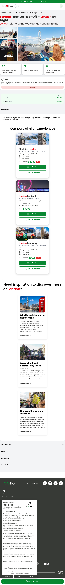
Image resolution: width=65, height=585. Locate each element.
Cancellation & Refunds (10, 497)
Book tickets (34, 167)
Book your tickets (33, 581)
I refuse (7, 576)
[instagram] (50, 483)
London (18, 6)
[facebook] (45, 483)
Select (19, 576)
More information (32, 173)
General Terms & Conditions (43, 572)
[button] (4, 582)
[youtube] (55, 483)
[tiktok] (61, 483)
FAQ (3, 494)
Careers (53, 572)
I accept (31, 576)
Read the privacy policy (9, 571)
